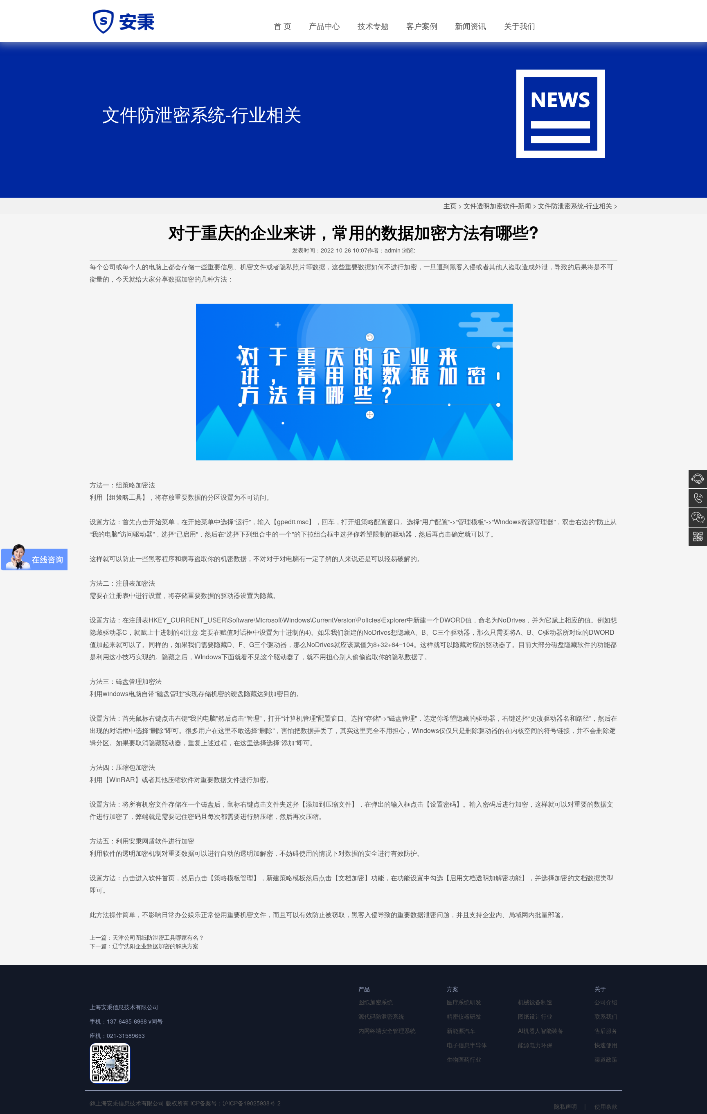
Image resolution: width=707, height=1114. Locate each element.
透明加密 (135, 853)
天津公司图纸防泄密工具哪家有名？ (158, 937)
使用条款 (605, 1106)
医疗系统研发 (464, 1002)
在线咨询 (698, 479)
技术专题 (373, 25)
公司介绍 (605, 1002)
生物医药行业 (464, 1059)
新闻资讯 (470, 25)
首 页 (282, 25)
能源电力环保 (535, 1045)
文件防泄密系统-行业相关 (575, 205)
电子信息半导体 (467, 1045)
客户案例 (421, 25)
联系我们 (605, 1016)
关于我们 (519, 25)
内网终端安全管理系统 (387, 1030)
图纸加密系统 (375, 1002)
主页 (450, 205)
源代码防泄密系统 (381, 1016)
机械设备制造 (535, 1002)
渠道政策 (605, 1059)
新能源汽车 (461, 1030)
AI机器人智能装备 (540, 1030)
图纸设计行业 (535, 1016)
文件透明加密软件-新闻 (497, 205)
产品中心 (324, 25)
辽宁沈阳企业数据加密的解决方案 (155, 946)
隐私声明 (565, 1106)
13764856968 (698, 498)
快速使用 (605, 1045)
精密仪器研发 (464, 1016)
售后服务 (605, 1030)
